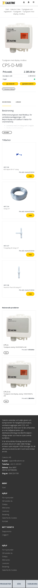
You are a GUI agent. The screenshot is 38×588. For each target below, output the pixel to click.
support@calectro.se (16, 461)
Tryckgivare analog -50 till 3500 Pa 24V (15, 347)
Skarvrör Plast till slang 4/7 (12, 287)
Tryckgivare (17, 12)
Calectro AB (6, 457)
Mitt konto (6, 508)
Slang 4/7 (7, 209)
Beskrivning (6, 102)
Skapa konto (28, 84)
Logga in (11, 84)
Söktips (4, 504)
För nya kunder (7, 497)
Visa (30, 176)
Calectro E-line (15, 9)
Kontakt (5, 521)
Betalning (5, 514)
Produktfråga (9, 89)
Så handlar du (7, 501)
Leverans (5, 511)
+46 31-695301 (16, 464)
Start (7, 9)
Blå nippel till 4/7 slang (11, 169)
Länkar (18, 102)
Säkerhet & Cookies (9, 518)
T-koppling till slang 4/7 (11, 248)
